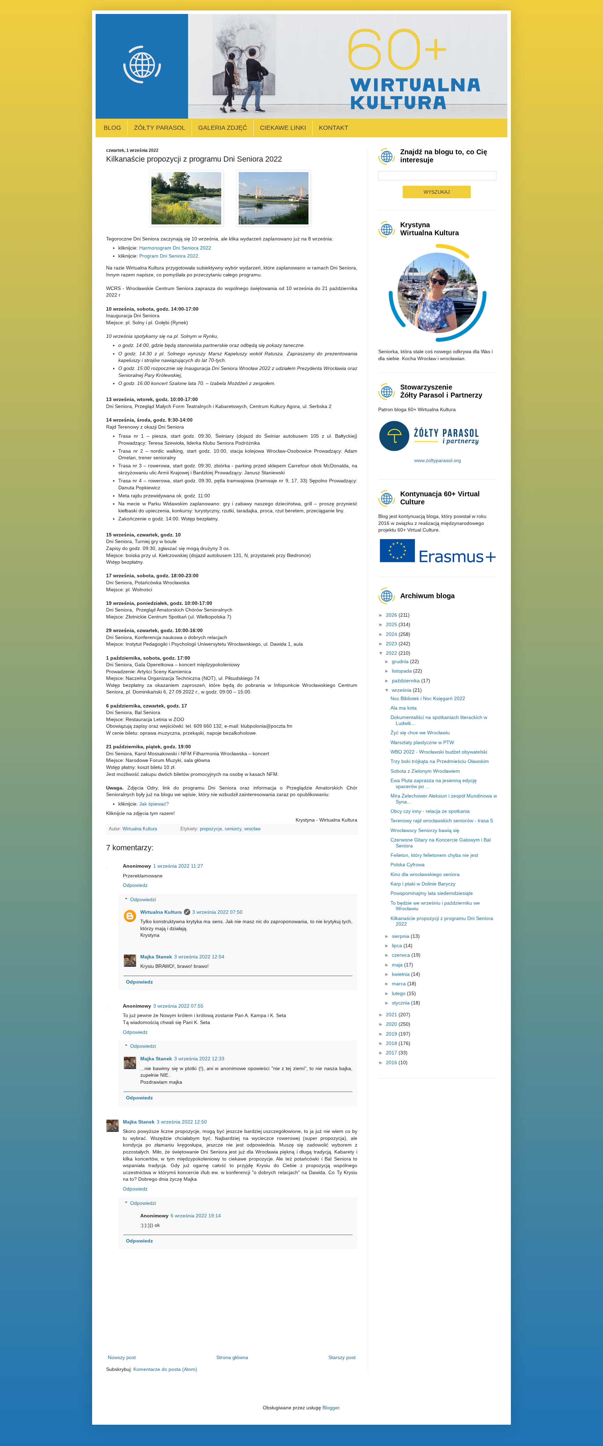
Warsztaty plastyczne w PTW (422, 742)
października (406, 680)
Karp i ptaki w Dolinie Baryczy (422, 884)
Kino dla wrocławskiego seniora (425, 874)
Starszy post (342, 1357)
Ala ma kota (403, 708)
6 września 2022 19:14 (196, 1215)
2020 (392, 1024)
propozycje (211, 828)
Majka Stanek (156, 956)
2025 (392, 624)
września (402, 690)
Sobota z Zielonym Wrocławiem (425, 771)
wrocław (252, 828)
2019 (392, 1034)
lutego (399, 993)
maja (398, 964)
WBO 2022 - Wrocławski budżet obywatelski (438, 752)
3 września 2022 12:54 (199, 956)
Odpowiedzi (143, 899)
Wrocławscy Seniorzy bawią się (424, 830)
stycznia (401, 1003)
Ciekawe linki (283, 127)
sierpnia (401, 936)
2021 (392, 1014)
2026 (392, 615)
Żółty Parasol (159, 127)
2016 (392, 1062)
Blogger (330, 1407)
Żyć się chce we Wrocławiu (420, 732)
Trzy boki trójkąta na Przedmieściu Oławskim (439, 761)
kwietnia (401, 974)
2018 (392, 1043)
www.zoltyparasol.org (437, 460)
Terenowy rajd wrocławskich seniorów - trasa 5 (441, 820)
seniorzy (233, 828)
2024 (392, 634)
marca (399, 983)
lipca (397, 945)
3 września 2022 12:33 (199, 1058)
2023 (392, 643)
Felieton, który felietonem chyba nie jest (434, 855)
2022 (392, 653)
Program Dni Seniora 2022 (168, 256)
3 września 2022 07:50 (217, 912)
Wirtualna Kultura (161, 912)
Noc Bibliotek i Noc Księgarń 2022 (427, 698)
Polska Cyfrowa (407, 864)
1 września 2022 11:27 (178, 866)
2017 (392, 1052)
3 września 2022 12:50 (182, 1122)
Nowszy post (122, 1357)
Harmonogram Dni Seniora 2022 (175, 248)
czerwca (401, 955)
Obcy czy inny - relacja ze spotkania (430, 811)
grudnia (401, 661)
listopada (402, 671)
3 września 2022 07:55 (178, 1006)
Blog (112, 127)
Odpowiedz (135, 885)
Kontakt (333, 127)
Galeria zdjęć (222, 127)
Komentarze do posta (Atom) (165, 1369)
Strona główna (232, 1357)
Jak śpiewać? (154, 804)
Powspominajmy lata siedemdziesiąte (431, 893)
